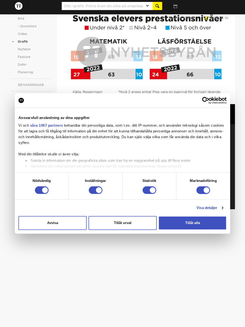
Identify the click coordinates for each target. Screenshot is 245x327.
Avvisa (52, 223)
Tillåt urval (122, 223)
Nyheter (24, 49)
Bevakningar (31, 85)
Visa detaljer (206, 208)
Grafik (23, 41)
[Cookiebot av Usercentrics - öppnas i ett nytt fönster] (206, 100)
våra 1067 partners (46, 125)
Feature (24, 57)
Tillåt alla (192, 223)
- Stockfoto (27, 26)
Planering (25, 72)
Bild (21, 18)
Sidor (22, 64)
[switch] (95, 190)
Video (22, 34)
